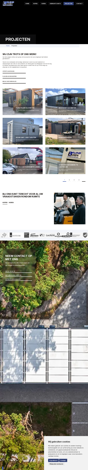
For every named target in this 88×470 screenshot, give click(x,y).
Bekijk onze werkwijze (9, 81)
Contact (79, 3)
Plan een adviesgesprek (10, 76)
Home (27, 3)
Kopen (35, 3)
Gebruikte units (55, 3)
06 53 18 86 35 (10, 271)
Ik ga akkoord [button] (53, 460)
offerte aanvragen (12, 279)
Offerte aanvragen (8, 71)
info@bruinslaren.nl (13, 275)
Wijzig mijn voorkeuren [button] (56, 464)
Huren (44, 3)
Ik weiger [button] (63, 460)
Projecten (68, 3)
